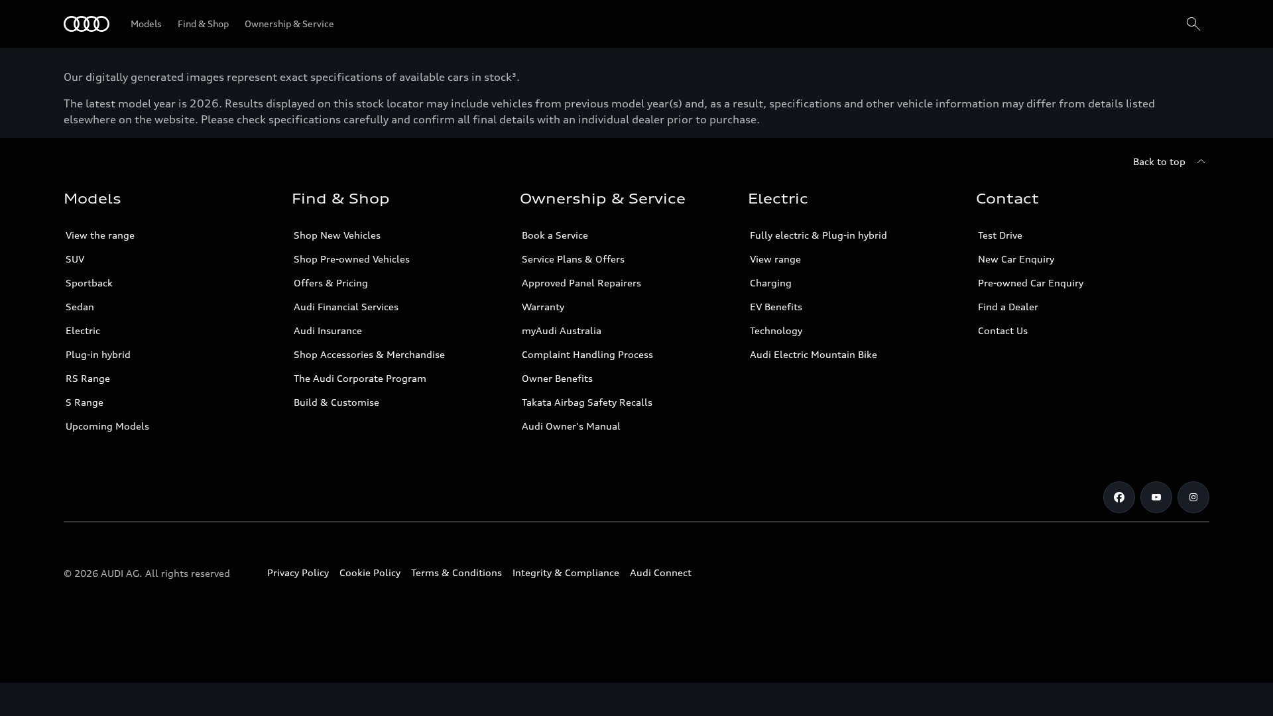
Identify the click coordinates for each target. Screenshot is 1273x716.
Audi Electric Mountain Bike (813, 354)
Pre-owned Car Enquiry (1030, 282)
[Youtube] (1156, 497)
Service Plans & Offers (573, 259)
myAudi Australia (561, 330)
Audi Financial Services (346, 306)
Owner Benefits (557, 378)
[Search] (1193, 24)
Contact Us (1003, 330)
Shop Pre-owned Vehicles (352, 259)
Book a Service (555, 235)
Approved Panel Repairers (581, 282)
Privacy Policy (298, 572)
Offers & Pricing (331, 282)
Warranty (543, 306)
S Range (84, 402)
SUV (75, 259)
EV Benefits (776, 306)
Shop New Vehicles (337, 235)
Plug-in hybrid (98, 354)
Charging (771, 282)
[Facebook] (1119, 497)
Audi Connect (661, 572)
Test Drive (1000, 235)
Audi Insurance (328, 330)
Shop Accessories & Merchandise (369, 354)
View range (775, 259)
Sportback (89, 282)
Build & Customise (336, 402)
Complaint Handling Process (587, 354)
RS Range (88, 378)
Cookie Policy (369, 572)
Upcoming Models (107, 426)
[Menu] (86, 24)
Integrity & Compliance (566, 572)
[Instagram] (1193, 497)
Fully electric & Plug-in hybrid (818, 235)
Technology (776, 330)
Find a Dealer (1008, 306)
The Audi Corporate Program (360, 378)
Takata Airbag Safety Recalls (587, 402)
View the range (100, 235)
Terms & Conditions (456, 572)
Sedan (80, 306)
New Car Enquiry (1016, 259)
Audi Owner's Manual (571, 426)
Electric (83, 330)
